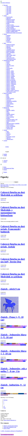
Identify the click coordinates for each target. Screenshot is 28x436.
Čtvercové (8, 99)
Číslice (7, 63)
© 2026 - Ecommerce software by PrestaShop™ (11, 431)
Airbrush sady (9, 128)
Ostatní (8, 113)
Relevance (3, 184)
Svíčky (7, 67)
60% (7, 14)
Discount (5, 5)
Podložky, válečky (10, 110)
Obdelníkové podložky (11, 101)
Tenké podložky (10, 103)
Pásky (7, 95)
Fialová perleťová (10, 327)
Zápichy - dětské (10, 77)
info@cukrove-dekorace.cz (10, 420)
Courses (5, 140)
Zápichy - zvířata (10, 74)
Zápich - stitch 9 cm (10, 289)
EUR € (5, 162)
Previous (5, 400)
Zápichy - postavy (10, 73)
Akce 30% (8, 9)
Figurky (8, 61)
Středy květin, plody (11, 55)
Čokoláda (8, 53)
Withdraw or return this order (7, 434)
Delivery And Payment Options (10, 425)
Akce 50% (8, 11)
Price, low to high (23, 184)
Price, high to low (5, 186)
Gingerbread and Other (8, 60)
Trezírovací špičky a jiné (11, 119)
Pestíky (8, 23)
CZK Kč (5, 160)
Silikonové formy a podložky (13, 123)
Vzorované (8, 42)
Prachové (8, 134)
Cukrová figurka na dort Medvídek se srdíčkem (13, 193)
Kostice (8, 109)
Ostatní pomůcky (10, 98)
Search (16, 182)
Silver (2, 326)
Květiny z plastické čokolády (12, 26)
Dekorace (8, 38)
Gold (19, 326)
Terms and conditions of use (9, 427)
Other (4, 43)
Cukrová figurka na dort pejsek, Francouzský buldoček (13, 229)
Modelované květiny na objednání (14, 32)
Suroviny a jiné (9, 46)
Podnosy (8, 105)
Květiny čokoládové (11, 28)
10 (4, 406)
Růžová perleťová (18, 327)
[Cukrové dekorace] (5, 2)
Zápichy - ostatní (10, 85)
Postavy (8, 36)
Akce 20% (8, 7)
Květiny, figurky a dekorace (12, 90)
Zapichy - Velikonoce (11, 84)
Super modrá (23, 344)
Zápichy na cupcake (10, 80)
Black (8, 326)
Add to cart (3, 200)
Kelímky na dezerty (10, 120)
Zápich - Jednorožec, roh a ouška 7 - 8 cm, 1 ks (14, 370)
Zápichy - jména (10, 71)
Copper (16, 326)
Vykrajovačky (9, 17)
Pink (13, 326)
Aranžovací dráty (10, 21)
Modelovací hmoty (10, 44)
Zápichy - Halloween (11, 81)
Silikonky (8, 47)
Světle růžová (24, 326)
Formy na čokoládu (10, 126)
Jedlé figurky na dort (11, 59)
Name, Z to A (15, 184)
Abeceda (8, 39)
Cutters (5, 15)
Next (4, 407)
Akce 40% (8, 10)
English (5, 154)
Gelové (8, 135)
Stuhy (7, 122)
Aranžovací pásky (10, 22)
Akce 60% (8, 13)
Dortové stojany (10, 106)
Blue (10, 326)
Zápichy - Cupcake (10, 86)
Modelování (6, 107)
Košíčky (8, 118)
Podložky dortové (10, 114)
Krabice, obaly (9, 127)
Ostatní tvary (9, 102)
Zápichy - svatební (10, 76)
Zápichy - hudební (10, 78)
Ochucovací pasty (10, 57)
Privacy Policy (6, 428)
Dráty (7, 94)
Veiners (5, 34)
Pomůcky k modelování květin (13, 30)
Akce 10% (8, 6)
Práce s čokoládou (10, 52)
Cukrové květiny (10, 24)
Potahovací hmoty (10, 51)
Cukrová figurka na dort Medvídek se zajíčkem (13, 275)
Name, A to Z (9, 184)
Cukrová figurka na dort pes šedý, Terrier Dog (13, 260)
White (5, 326)
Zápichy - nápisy (10, 72)
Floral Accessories (7, 93)
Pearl (7, 131)
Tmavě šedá (21, 393)
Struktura (8, 35)
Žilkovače (8, 18)
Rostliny (8, 40)
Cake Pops (8, 48)
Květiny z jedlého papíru (12, 31)
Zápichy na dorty (10, 65)
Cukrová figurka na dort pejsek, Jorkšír (13, 245)
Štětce (7, 111)
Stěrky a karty (9, 115)
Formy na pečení (10, 117)
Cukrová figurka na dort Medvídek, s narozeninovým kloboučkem (13, 211)
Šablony (8, 69)
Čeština (5, 155)
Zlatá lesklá (3, 327)
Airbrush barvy (9, 139)
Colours (5, 130)
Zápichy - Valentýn (10, 89)
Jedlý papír (8, 56)
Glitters (8, 132)
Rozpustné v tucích (10, 136)
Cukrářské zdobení (10, 49)
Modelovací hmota (10, 19)
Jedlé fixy (8, 138)
